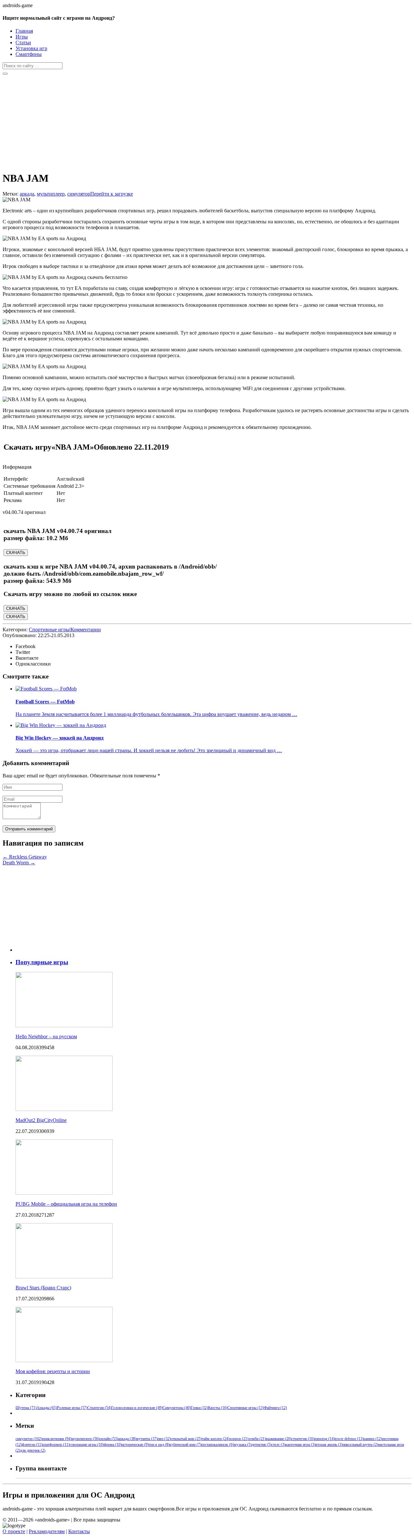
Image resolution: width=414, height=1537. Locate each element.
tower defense (349, 1438)
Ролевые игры (72, 1407)
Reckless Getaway (25, 856)
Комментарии (86, 629)
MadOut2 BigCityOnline (41, 1120)
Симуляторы (177, 1407)
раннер (373, 1438)
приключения (56, 1438)
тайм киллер (215, 1438)
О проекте (14, 1531)
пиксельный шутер (360, 1444)
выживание (278, 1438)
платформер (56, 1444)
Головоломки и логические (137, 1407)
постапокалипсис (217, 1444)
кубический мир (185, 1444)
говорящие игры (87, 1444)
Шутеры (26, 1407)
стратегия (302, 1438)
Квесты (217, 1407)
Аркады (47, 1407)
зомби (257, 1438)
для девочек (32, 1450)
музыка (243, 1444)
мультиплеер (51, 194)
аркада (27, 194)
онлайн (108, 1438)
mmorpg (324, 1438)
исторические (135, 1444)
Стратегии (99, 1407)
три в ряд (159, 1444)
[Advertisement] (197, 120)
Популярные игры (42, 962)
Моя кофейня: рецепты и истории (53, 1371)
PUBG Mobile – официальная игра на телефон (66, 1204)
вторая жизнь (329, 1444)
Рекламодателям (47, 1531)
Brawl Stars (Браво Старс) (43, 1287)
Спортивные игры (49, 629)
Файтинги (275, 1407)
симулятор (78, 194)
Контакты (79, 1531)
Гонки (199, 1407)
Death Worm (19, 862)
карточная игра (300, 1444)
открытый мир (186, 1438)
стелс (278, 1444)
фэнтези (32, 1444)
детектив (261, 1444)
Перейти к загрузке (111, 194)
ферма (113, 1444)
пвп (164, 1438)
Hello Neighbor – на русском (46, 1036)
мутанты (147, 1438)
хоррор (238, 1438)
